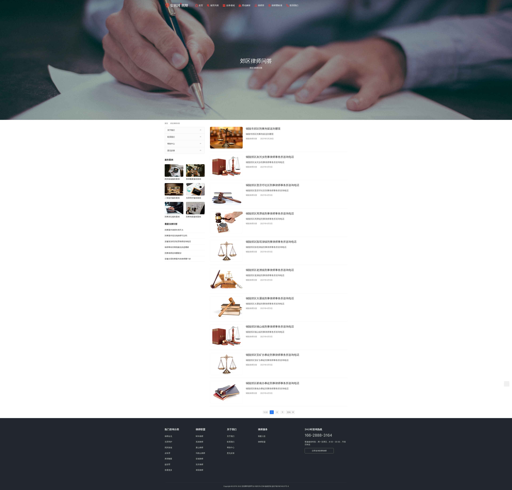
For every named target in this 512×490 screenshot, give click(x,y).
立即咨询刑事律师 (319, 451)
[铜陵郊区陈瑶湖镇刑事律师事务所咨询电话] (226, 251)
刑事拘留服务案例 (193, 216)
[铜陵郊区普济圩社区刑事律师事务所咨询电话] (226, 194)
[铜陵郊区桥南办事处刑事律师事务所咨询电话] (226, 392)
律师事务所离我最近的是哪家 (177, 247)
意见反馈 (171, 150)
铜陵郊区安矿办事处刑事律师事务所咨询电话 (272, 354)
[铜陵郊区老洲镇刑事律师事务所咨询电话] (226, 279)
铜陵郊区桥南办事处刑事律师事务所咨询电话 (272, 383)
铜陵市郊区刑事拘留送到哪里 (263, 128)
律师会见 (168, 436)
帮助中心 (171, 144)
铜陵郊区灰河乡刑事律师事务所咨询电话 (270, 156)
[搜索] (346, 5)
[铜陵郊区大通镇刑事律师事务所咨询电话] (226, 307)
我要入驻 (261, 436)
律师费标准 (277, 5)
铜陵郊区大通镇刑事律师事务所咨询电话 (270, 298)
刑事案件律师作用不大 (174, 230)
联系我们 (294, 5)
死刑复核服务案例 (172, 179)
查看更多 (168, 470)
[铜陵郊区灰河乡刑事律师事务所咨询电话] (226, 166)
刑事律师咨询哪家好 (173, 253)
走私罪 (167, 453)
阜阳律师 (199, 470)
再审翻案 (168, 459)
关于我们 (171, 130)
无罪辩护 (168, 442)
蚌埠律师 (199, 436)
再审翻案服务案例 (193, 179)
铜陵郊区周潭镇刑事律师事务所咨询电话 (270, 213)
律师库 (261, 5)
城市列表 (214, 5)
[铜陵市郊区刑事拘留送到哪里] (226, 138)
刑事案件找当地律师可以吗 (176, 236)
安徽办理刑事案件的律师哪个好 (178, 259)
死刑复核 (168, 447)
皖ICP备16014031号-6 (280, 486)
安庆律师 (199, 464)
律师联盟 (261, 442)
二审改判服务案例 (172, 198)
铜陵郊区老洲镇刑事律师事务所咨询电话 (270, 270)
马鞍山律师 (200, 453)
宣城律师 (199, 459)
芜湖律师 (199, 442)
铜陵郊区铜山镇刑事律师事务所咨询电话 (270, 326)
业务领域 (230, 5)
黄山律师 (199, 447)
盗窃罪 (167, 464)
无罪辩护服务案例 (193, 198)
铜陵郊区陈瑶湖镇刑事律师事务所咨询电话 (271, 241)
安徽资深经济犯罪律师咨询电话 (178, 241)
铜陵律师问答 (251, 138)
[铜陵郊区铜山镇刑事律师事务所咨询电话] (226, 335)
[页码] (293, 412)
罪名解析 (246, 5)
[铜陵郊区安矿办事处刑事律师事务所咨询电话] (226, 364)
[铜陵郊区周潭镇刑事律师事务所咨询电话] (226, 222)
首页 (201, 5)
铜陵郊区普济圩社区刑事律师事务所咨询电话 (272, 185)
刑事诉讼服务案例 (172, 216)
